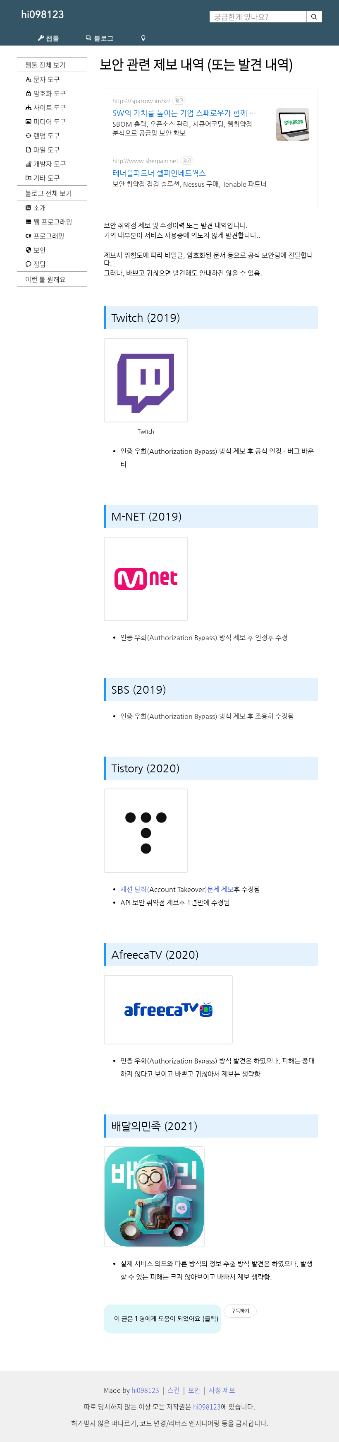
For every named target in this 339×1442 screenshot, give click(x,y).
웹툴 (51, 38)
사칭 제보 (222, 1390)
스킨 (173, 1390)
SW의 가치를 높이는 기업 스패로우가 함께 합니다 (184, 113)
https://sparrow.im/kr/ (141, 100)
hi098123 (42, 14)
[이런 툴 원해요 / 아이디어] (143, 38)
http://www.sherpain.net (145, 160)
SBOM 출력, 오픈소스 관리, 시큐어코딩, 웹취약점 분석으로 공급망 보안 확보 (182, 128)
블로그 (103, 38)
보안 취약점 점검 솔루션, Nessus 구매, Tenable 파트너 (189, 184)
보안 (194, 1390)
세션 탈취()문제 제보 (177, 889)
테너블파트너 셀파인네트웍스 (159, 173)
